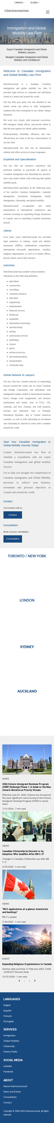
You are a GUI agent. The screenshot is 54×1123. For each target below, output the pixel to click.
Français (7, 1016)
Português (8, 1021)
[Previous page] (19, 981)
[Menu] (47, 12)
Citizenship (9, 1046)
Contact (7, 452)
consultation (24, 457)
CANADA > (19, 3)
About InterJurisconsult (15, 1086)
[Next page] (34, 981)
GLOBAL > (35, 3)
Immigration (9, 1035)
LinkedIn (7, 1066)
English (7, 1005)
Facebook (8, 1071)
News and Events (12, 1092)
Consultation (12, 539)
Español (7, 1010)
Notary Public (10, 1052)
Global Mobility (11, 1041)
